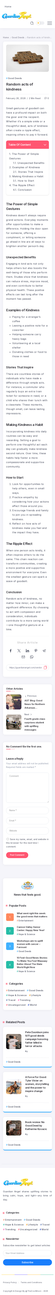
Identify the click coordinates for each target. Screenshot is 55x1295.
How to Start (26, 180)
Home (6, 37)
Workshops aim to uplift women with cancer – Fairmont (30, 944)
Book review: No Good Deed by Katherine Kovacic (36, 1126)
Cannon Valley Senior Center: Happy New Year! (30, 929)
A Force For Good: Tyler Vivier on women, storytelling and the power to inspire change (37, 1084)
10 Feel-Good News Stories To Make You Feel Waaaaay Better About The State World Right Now (32, 962)
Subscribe (27, 1262)
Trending (25, 1000)
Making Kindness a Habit (28, 176)
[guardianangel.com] (17, 15)
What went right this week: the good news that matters (32, 915)
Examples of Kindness (26, 167)
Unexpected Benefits (30, 162)
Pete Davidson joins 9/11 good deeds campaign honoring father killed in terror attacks (37, 1039)
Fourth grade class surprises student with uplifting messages (34, 724)
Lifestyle (36, 995)
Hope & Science (17, 995)
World (33, 1004)
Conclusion (25, 189)
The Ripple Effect (23, 185)
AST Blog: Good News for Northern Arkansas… (34, 704)
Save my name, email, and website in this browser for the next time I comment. (27, 843)
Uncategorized (17, 1004)
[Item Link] (13, 1041)
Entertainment (16, 990)
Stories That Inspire (30, 171)
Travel (12, 1000)
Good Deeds (18, 37)
